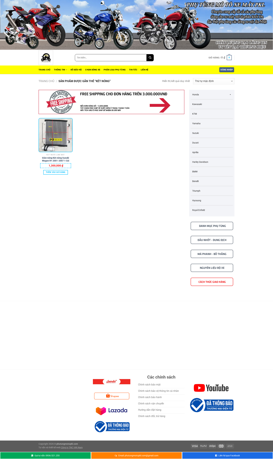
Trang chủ (44, 70)
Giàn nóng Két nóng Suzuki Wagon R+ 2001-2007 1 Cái (55, 159)
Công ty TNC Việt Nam (72, 447)
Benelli (195, 181)
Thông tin (59, 70)
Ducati (195, 142)
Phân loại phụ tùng (115, 70)
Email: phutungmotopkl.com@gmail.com (138, 455)
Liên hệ (144, 70)
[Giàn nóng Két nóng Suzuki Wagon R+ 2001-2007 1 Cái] (56, 135)
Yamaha (196, 123)
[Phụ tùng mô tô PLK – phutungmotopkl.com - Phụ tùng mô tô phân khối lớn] (54, 58)
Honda (195, 94)
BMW (194, 171)
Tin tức (133, 70)
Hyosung (196, 200)
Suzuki (195, 133)
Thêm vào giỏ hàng (55, 172)
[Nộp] (150, 57)
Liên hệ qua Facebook (229, 455)
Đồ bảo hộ (76, 70)
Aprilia (195, 152)
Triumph (196, 191)
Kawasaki (197, 104)
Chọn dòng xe (92, 70)
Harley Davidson (200, 162)
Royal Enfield (198, 210)
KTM (194, 114)
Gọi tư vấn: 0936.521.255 (47, 455)
